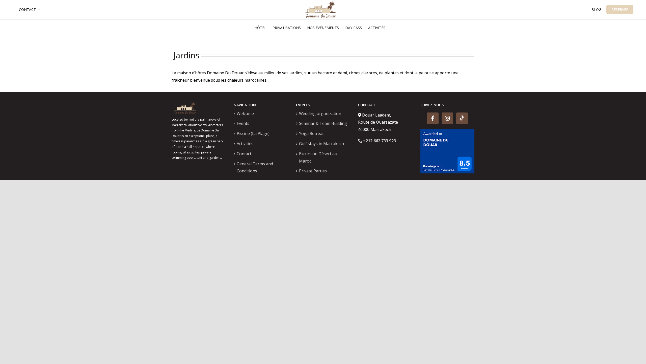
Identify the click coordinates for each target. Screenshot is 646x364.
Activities (245, 143)
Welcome (245, 113)
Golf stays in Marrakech (321, 143)
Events (243, 123)
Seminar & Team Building (323, 123)
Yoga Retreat (311, 133)
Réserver (619, 9)
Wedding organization (320, 113)
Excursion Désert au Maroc (318, 157)
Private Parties (313, 171)
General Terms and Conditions (255, 167)
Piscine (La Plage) (253, 133)
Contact (27, 9)
